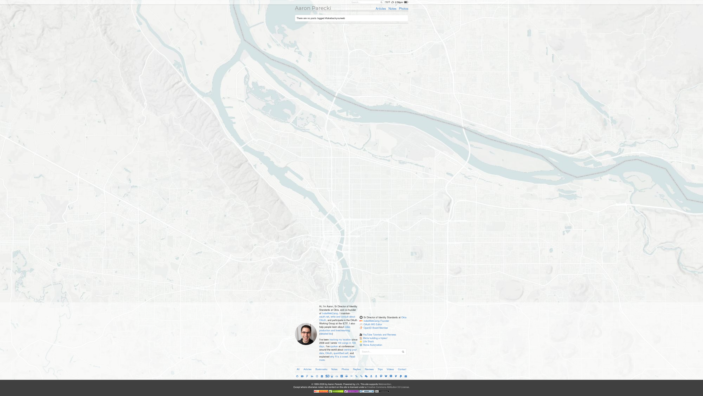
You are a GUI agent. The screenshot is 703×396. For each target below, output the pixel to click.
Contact (402, 369)
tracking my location (340, 339)
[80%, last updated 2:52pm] (406, 2)
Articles (381, 8)
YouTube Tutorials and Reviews (379, 334)
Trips (380, 369)
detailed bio (326, 333)
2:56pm (399, 2)
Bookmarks (321, 369)
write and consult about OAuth (337, 318)
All (298, 369)
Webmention (384, 384)
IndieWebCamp (330, 313)
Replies (357, 369)
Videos (390, 369)
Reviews (369, 369)
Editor (379, 324)
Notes (392, 8)
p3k (357, 384)
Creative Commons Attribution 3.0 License (388, 386)
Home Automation (372, 344)
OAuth (328, 353)
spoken (334, 346)
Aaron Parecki (313, 8)
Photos (403, 8)
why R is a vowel (339, 356)
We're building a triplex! (375, 338)
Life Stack (368, 341)
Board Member (380, 327)
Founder (384, 320)
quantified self (341, 353)
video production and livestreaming (334, 328)
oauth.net (324, 316)
